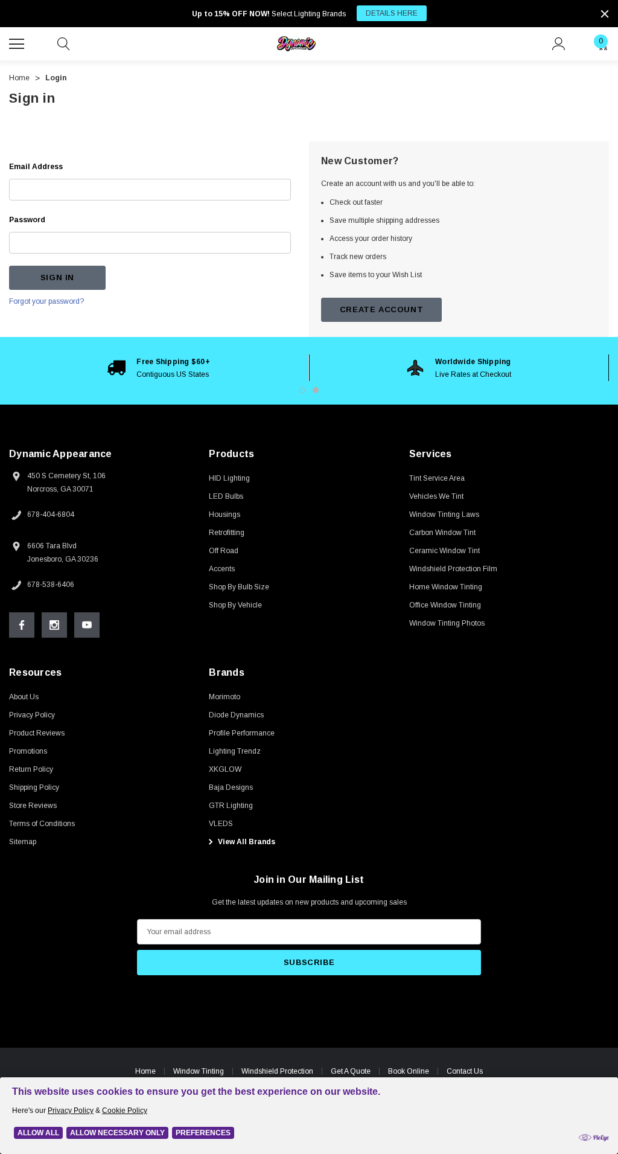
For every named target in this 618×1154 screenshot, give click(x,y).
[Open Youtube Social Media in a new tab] (87, 625)
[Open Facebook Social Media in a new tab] (21, 625)
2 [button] (316, 390)
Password (27, 220)
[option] (159, 367)
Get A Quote (351, 1071)
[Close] (604, 14)
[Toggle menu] (18, 42)
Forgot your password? (46, 301)
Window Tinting (198, 1071)
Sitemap (22, 842)
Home (145, 1071)
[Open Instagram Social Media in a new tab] (54, 625)
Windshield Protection (277, 1071)
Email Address (36, 166)
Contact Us (465, 1071)
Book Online (408, 1071)
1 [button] (302, 390)
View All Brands (245, 842)
